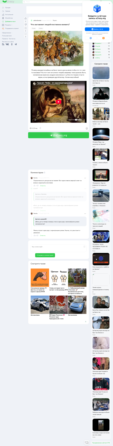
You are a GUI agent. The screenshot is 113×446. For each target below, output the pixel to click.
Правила (5, 39)
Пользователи (7, 36)
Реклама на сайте (8, 42)
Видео (55, 20)
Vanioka (35, 178)
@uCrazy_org (59, 135)
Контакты (12, 39)
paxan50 (35, 188)
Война (41, 28)
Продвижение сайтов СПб (101, 443)
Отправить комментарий (45, 255)
